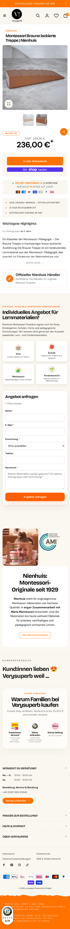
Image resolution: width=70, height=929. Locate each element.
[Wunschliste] (56, 15)
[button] (4, 15)
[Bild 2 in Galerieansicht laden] (41, 120)
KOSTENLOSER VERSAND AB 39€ (25, 212)
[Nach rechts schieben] (65, 3)
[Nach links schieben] (4, 3)
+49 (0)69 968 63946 (15, 792)
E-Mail (9, 425)
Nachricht (11, 467)
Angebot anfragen (35, 497)
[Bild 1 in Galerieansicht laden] (28, 120)
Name (9, 411)
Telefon (9, 453)
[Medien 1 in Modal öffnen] (35, 77)
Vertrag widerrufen (18, 800)
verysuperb (30, 888)
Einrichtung (12, 439)
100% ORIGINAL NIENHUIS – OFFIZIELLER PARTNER (34, 202)
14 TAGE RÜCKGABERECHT (22, 207)
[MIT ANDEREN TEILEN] (63, 132)
